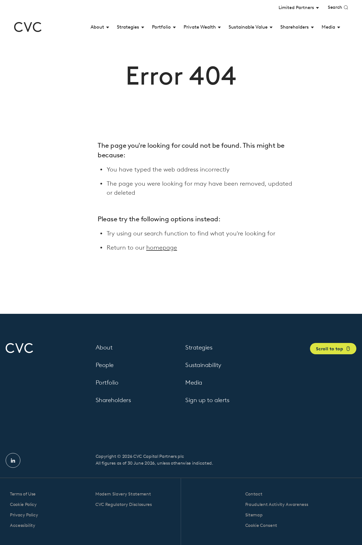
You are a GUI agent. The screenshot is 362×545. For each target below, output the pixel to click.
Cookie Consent (261, 525)
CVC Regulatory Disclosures (123, 504)
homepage (161, 247)
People (105, 365)
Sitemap (254, 515)
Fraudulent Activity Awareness (276, 504)
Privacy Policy (24, 515)
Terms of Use (23, 494)
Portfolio (107, 382)
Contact (253, 494)
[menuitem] (99, 27)
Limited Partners (297, 7)
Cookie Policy (23, 504)
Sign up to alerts (207, 400)
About (104, 347)
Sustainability (203, 365)
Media (193, 382)
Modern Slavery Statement (123, 494)
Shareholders (113, 400)
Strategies (198, 347)
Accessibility (22, 525)
